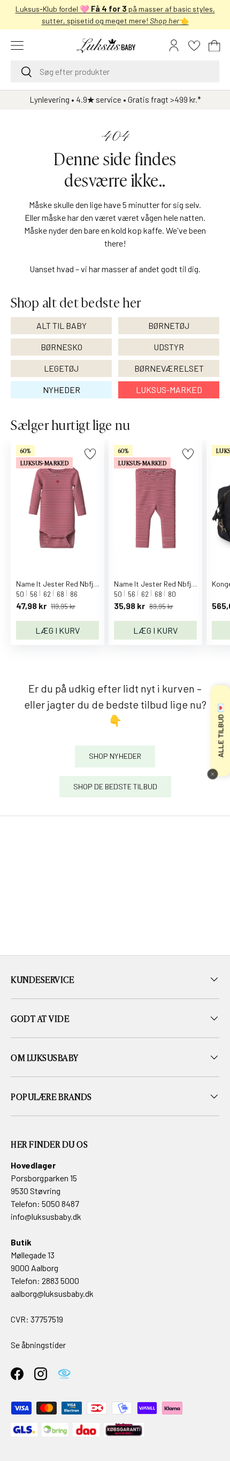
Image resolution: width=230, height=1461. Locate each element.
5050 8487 (60, 1203)
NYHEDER (61, 390)
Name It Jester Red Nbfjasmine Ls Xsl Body (85, 583)
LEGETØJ (61, 368)
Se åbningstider (38, 1345)
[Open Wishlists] (194, 45)
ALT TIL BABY (61, 325)
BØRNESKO (61, 347)
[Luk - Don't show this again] (212, 773)
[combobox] (115, 71)
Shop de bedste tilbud (115, 786)
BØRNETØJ (168, 325)
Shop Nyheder (115, 755)
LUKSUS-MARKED (169, 390)
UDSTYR (169, 347)
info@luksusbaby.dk (46, 1216)
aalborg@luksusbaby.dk (52, 1293)
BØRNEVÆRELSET (169, 368)
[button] (214, 45)
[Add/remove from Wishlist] (90, 453)
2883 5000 (60, 1280)
